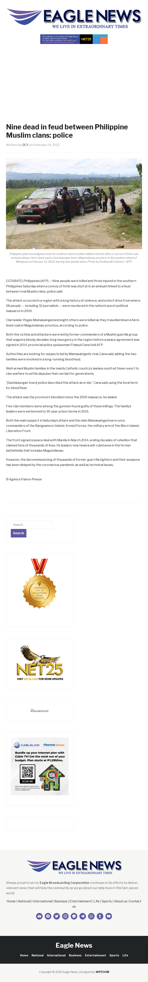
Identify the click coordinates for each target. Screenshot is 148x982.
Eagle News (74, 945)
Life (97, 901)
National (24, 901)
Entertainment (81, 901)
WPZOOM (102, 972)
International (42, 901)
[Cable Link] (40, 766)
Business (60, 901)
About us (120, 901)
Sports (107, 901)
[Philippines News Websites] (40, 587)
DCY (25, 145)
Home (11, 901)
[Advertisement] (74, 77)
